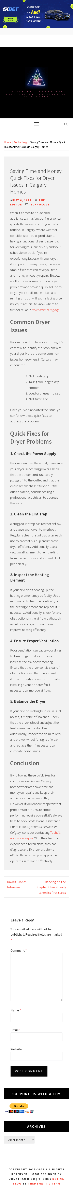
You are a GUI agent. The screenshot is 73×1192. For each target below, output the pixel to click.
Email (16, 1030)
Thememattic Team (44, 1183)
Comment (19, 950)
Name (16, 1010)
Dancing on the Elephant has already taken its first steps (51, 887)
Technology (38, 204)
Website (16, 1049)
